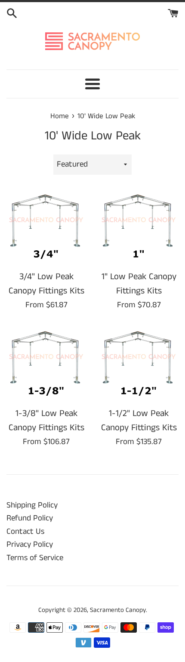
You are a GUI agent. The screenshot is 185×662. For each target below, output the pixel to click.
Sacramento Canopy (118, 610)
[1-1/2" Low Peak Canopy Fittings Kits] (139, 363)
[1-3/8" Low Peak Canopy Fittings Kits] (46, 363)
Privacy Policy (29, 544)
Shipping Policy (32, 505)
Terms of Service (34, 558)
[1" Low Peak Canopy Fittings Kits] (139, 226)
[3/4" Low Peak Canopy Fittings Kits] (46, 226)
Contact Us (25, 531)
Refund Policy (29, 518)
